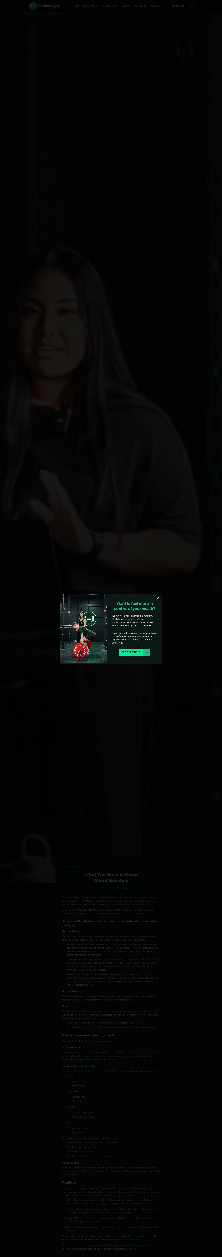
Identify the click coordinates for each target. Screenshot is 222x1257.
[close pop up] (157, 598)
